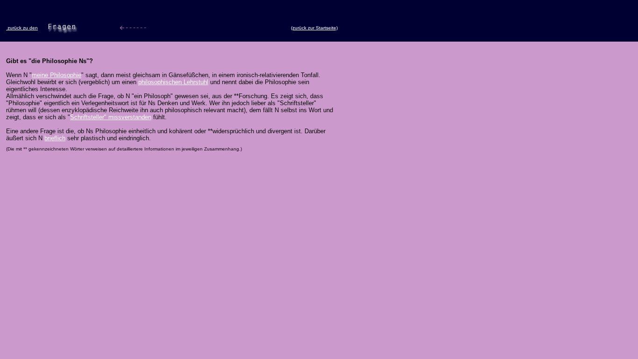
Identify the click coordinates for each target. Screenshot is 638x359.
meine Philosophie (56, 75)
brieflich (54, 138)
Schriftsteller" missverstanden (110, 117)
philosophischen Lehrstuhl (173, 82)
